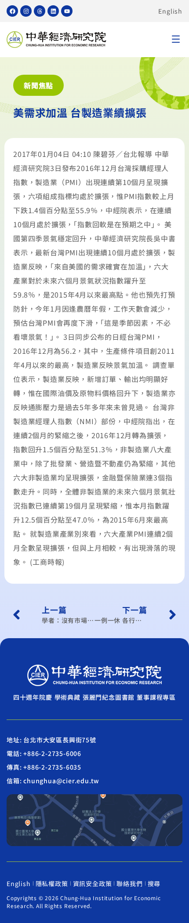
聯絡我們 (129, 883)
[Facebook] (12, 11)
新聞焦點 (38, 85)
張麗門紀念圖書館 (108, 697)
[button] (175, 40)
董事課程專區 (156, 697)
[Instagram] (26, 11)
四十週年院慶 (32, 697)
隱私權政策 (52, 883)
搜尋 (154, 883)
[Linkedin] (53, 11)
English (170, 11)
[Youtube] (67, 11)
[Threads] (39, 11)
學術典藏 (67, 697)
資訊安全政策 (92, 883)
